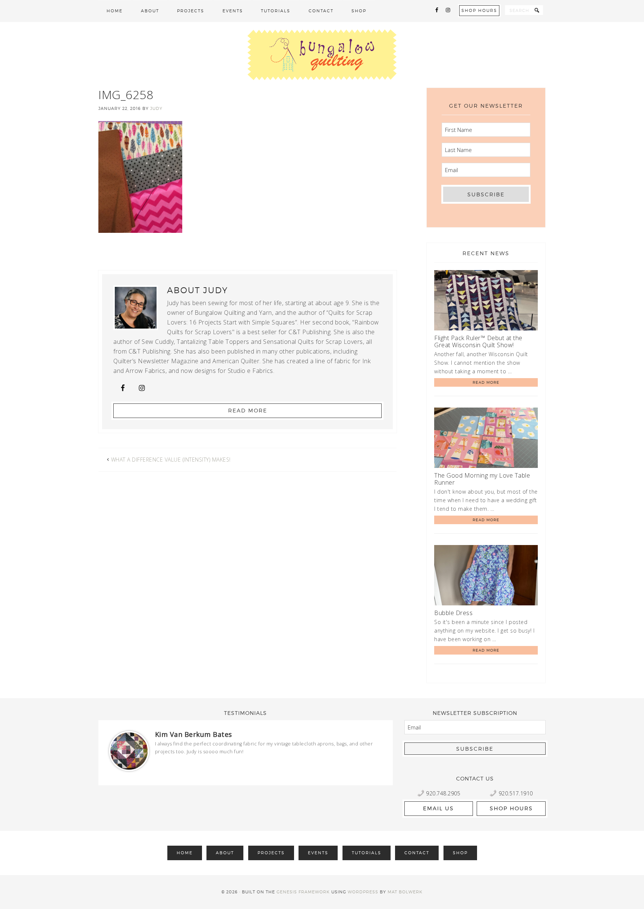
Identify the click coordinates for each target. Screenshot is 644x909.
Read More (247, 410)
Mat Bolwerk (405, 891)
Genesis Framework (303, 891)
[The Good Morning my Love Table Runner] (486, 439)
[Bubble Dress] (486, 576)
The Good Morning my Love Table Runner (482, 479)
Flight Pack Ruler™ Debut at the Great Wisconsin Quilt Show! (478, 341)
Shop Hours (479, 10)
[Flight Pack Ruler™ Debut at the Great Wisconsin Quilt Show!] (486, 301)
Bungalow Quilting (322, 54)
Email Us (438, 808)
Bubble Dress (453, 613)
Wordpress (363, 891)
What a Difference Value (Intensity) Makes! (171, 459)
